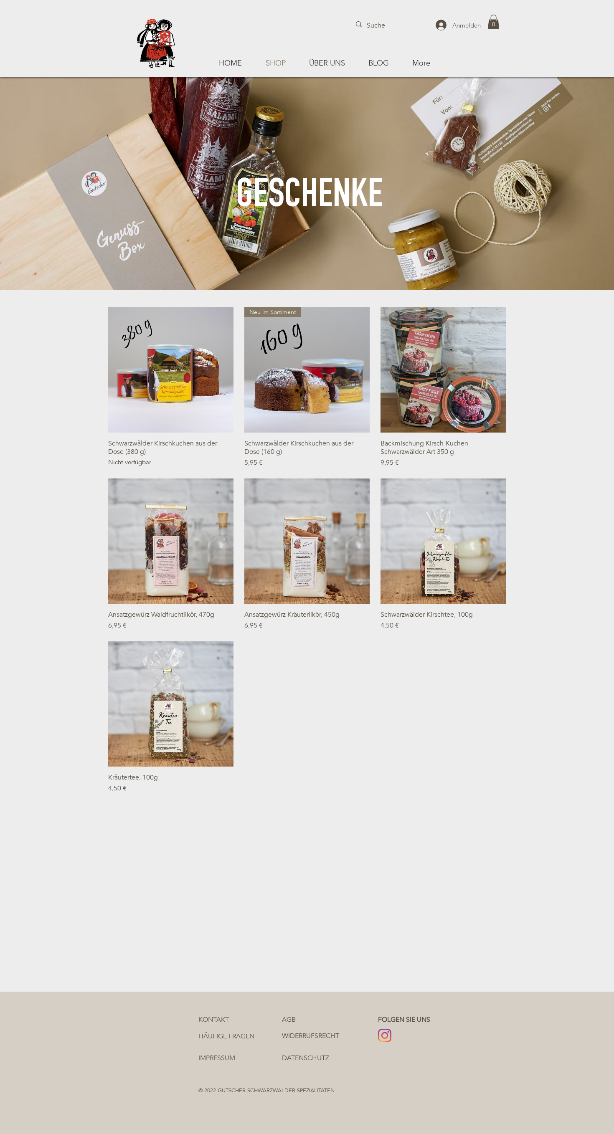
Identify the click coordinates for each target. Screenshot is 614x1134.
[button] (493, 22)
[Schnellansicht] (170, 370)
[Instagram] (384, 1035)
